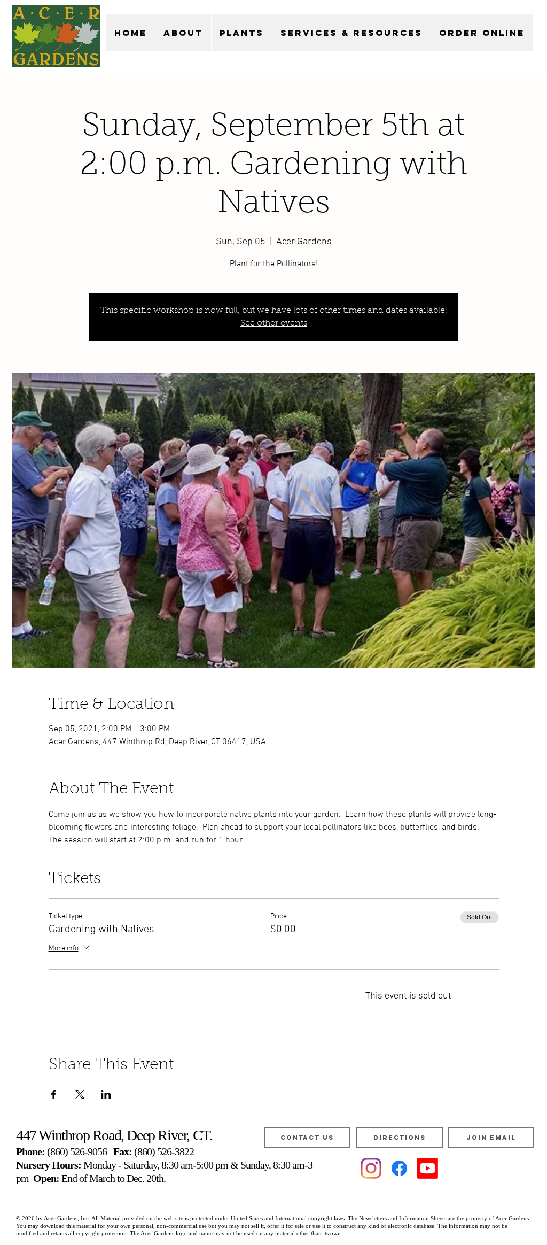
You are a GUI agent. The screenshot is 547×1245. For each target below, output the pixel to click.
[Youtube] (427, 1168)
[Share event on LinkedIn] (106, 1094)
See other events (273, 323)
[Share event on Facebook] (54, 1094)
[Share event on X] (80, 1094)
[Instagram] (371, 1168)
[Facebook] (399, 1168)
